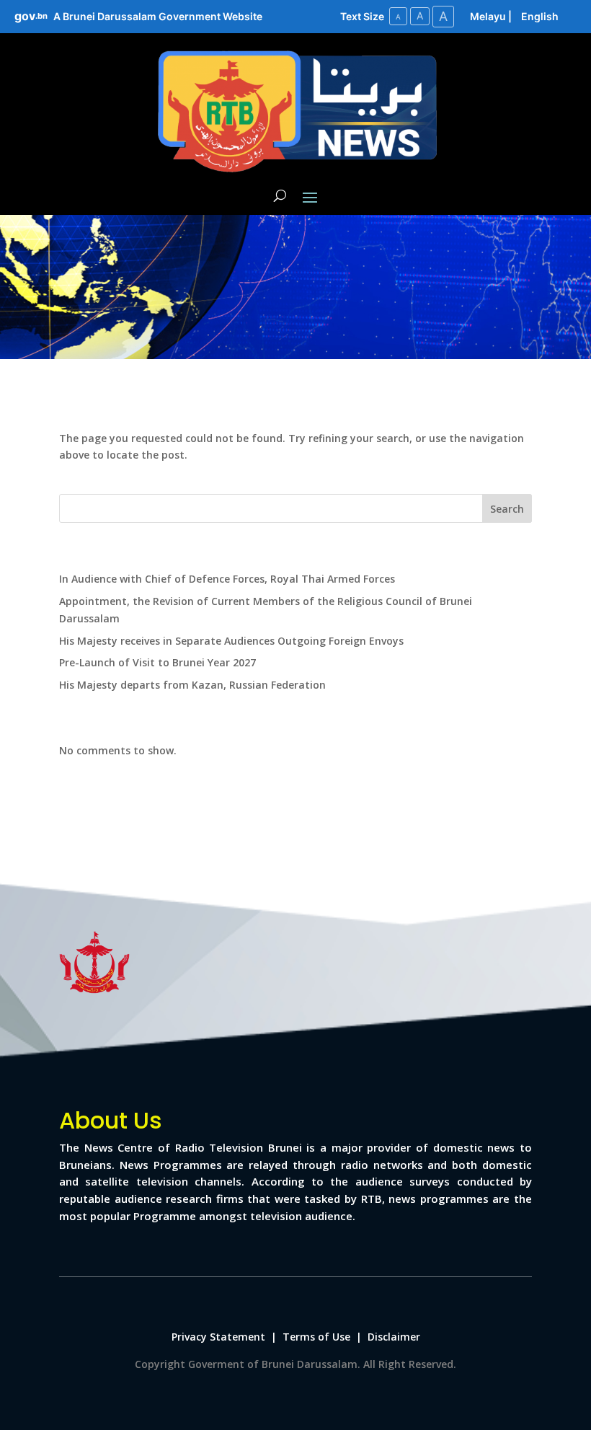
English (540, 16)
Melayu (488, 16)
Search (507, 509)
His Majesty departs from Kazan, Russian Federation (192, 685)
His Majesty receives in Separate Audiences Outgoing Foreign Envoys (231, 641)
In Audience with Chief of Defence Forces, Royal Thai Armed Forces (227, 579)
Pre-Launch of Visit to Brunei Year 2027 (157, 662)
